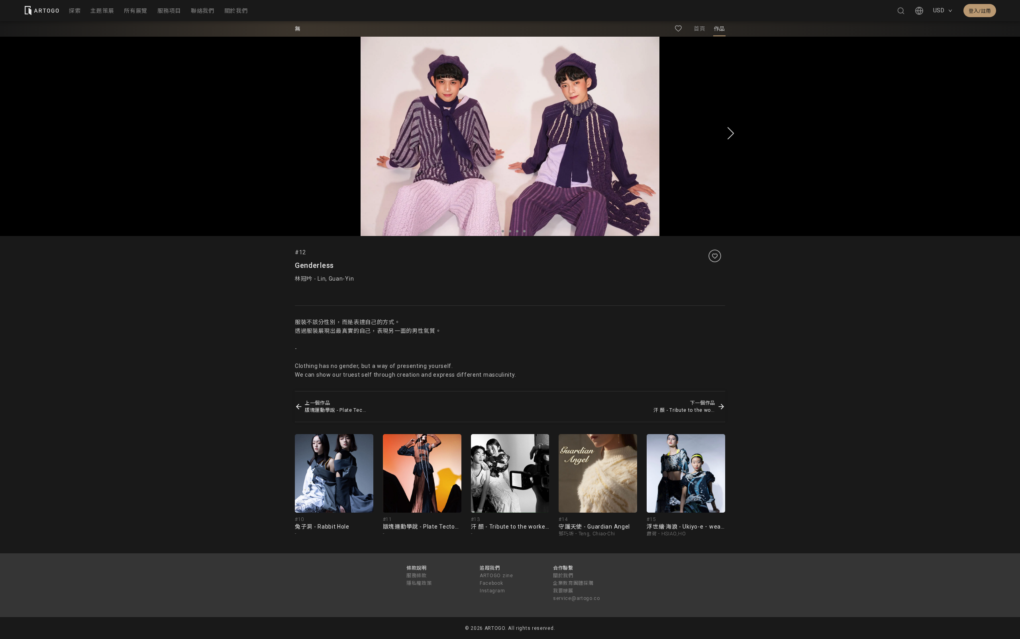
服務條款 (416, 575)
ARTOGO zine (496, 575)
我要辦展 (563, 591)
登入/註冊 (980, 11)
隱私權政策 (419, 583)
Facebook (491, 583)
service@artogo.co (576, 598)
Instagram (492, 591)
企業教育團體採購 (573, 583)
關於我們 (563, 575)
